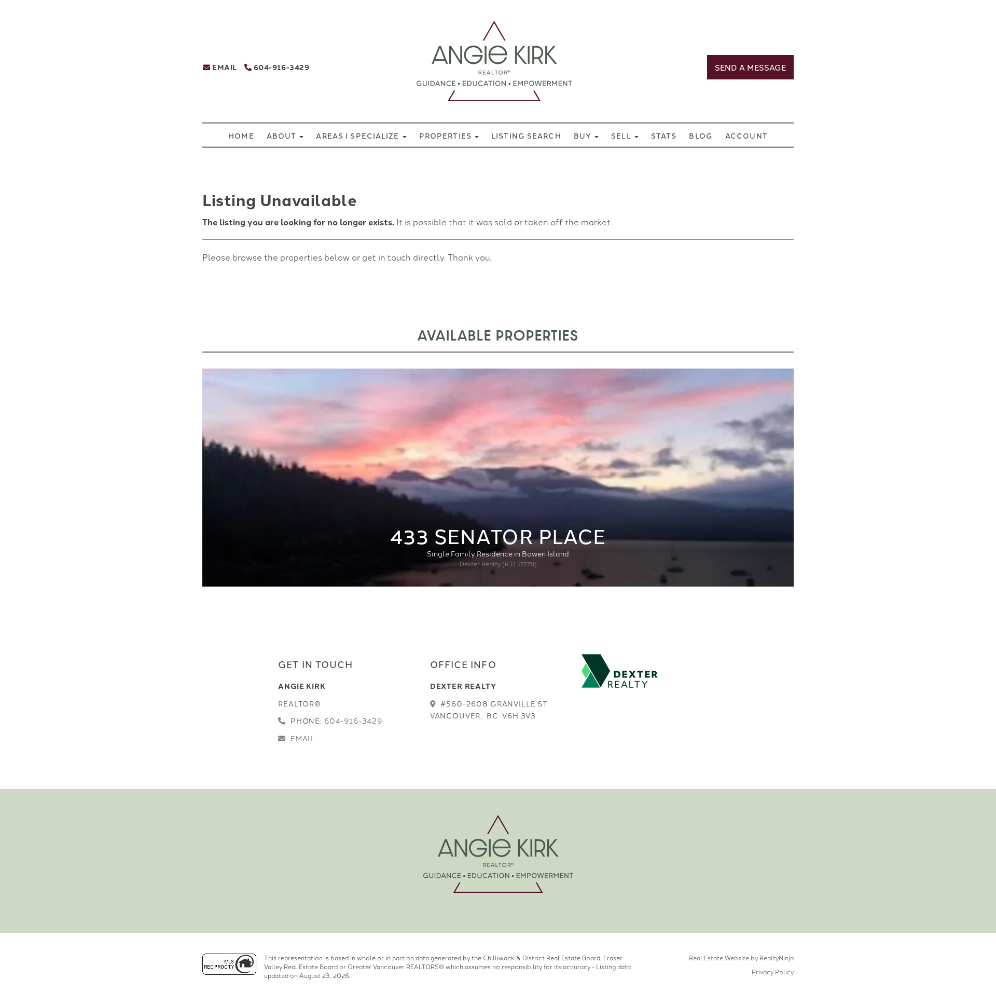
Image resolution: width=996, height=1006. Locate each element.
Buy (583, 135)
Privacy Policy (773, 971)
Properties (446, 135)
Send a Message (750, 67)
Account (746, 135)
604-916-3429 (280, 67)
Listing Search (526, 135)
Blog (700, 135)
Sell (622, 135)
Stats (664, 135)
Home (241, 135)
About (283, 135)
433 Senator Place (497, 535)
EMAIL (224, 67)
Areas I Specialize (358, 135)
